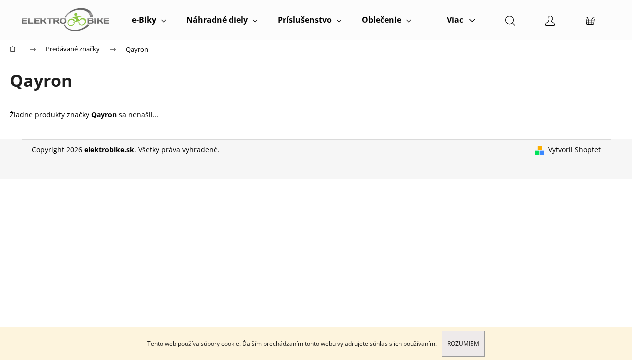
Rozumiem (463, 344)
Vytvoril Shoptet (574, 149)
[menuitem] (149, 20)
